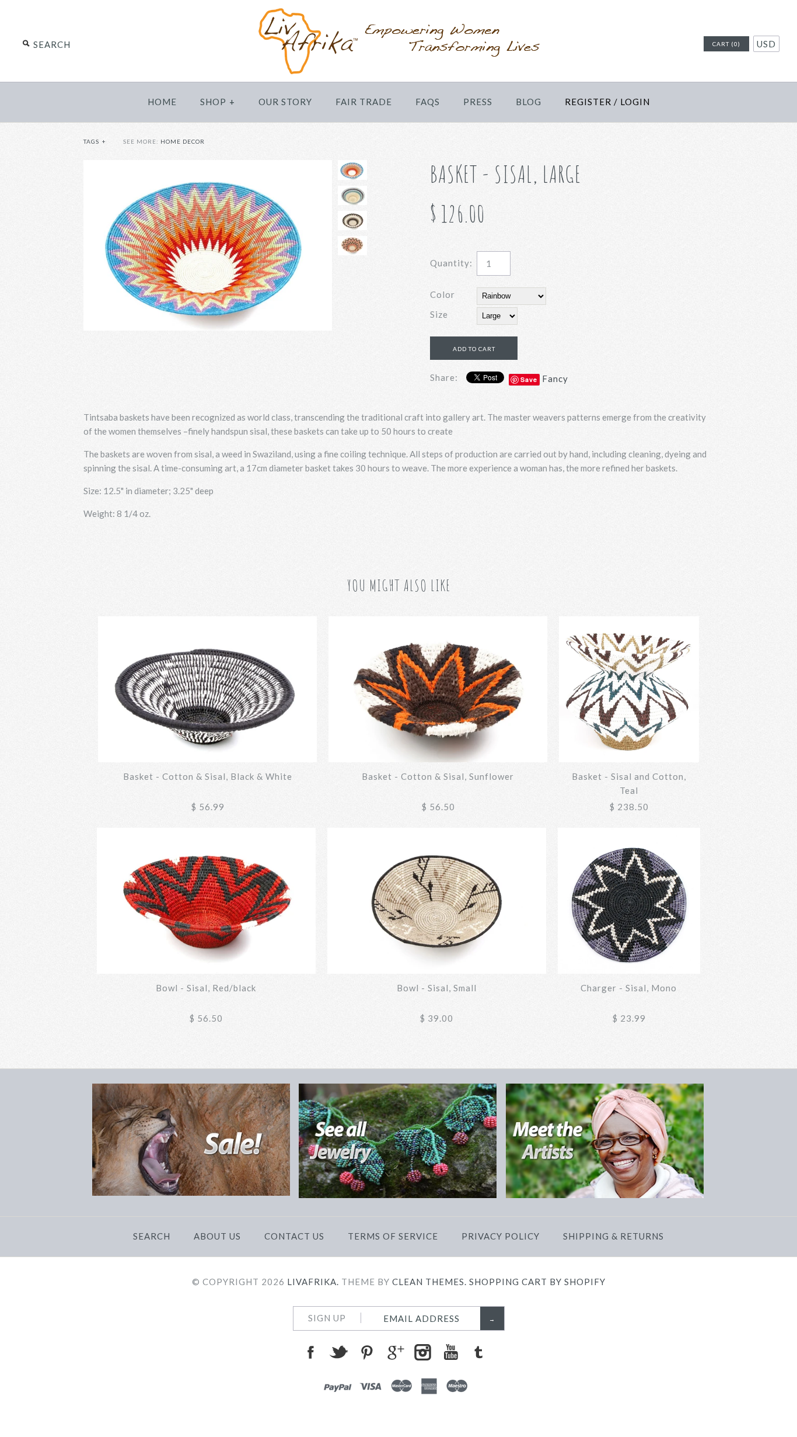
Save (528, 379)
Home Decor (182, 141)
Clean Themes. (429, 1281)
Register (588, 101)
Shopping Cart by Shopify (537, 1281)
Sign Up (327, 1318)
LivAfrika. (313, 1281)
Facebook (310, 1352)
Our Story (285, 101)
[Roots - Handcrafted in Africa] (352, 245)
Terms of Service (393, 1236)
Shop (217, 101)
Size (439, 314)
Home (162, 101)
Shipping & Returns (613, 1236)
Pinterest (366, 1352)
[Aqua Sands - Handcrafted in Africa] (352, 195)
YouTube (450, 1352)
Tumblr (478, 1352)
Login (635, 101)
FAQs (427, 101)
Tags (94, 141)
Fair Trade (363, 101)
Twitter (338, 1352)
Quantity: (451, 263)
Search (151, 1236)
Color (442, 294)
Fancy (555, 378)
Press (477, 101)
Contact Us (294, 1236)
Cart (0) (726, 43)
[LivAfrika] (398, 13)
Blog (528, 101)
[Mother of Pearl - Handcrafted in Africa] (352, 220)
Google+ (394, 1352)
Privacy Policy (501, 1236)
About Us (217, 1236)
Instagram (422, 1352)
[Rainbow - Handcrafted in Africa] (207, 167)
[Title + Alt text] (191, 1192)
